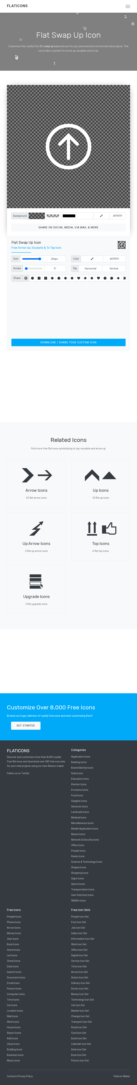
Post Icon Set (78, 922)
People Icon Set (80, 916)
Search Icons (14, 972)
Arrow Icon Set (79, 972)
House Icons (14, 1027)
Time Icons (13, 999)
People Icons (78, 850)
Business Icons (15, 1055)
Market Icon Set (80, 1010)
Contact (11, 1076)
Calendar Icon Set (81, 1044)
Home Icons (13, 949)
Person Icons (14, 988)
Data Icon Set (78, 1049)
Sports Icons (78, 884)
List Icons (12, 955)
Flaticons (17, 6)
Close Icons (13, 1044)
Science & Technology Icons (86, 861)
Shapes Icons (78, 867)
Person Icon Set (80, 1060)
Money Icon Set (79, 994)
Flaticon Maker (122, 1076)
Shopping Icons (79, 872)
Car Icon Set (78, 1005)
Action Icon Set (79, 977)
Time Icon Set (79, 966)
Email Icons (13, 983)
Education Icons (80, 778)
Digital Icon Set (79, 955)
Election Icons (79, 784)
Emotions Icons (79, 789)
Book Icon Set (79, 1038)
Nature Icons (78, 834)
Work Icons (13, 1021)
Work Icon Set (79, 944)
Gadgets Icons (79, 801)
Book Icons (13, 944)
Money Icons (14, 933)
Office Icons (77, 845)
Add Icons (12, 1038)
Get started (26, 725)
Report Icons (14, 1032)
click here (85, 204)
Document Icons (16, 977)
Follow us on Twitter (18, 773)
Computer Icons (16, 994)
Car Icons (12, 1005)
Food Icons (77, 795)
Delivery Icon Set (80, 983)
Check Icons (13, 960)
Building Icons (14, 1049)
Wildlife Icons (78, 900)
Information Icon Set (82, 938)
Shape (17, 278)
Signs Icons (77, 878)
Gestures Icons (79, 806)
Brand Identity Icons (82, 767)
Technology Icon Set (82, 999)
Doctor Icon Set (79, 988)
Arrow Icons (13, 927)
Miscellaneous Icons (82, 823)
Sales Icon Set (79, 933)
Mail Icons (12, 1016)
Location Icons (15, 1010)
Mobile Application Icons (84, 828)
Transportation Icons (82, 889)
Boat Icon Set (78, 1055)
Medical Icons (78, 817)
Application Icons (80, 756)
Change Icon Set (80, 1016)
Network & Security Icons (85, 839)
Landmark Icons (80, 812)
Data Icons (77, 773)
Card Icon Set (78, 1032)
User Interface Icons (82, 895)
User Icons (13, 938)
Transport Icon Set (81, 1021)
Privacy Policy (25, 1076)
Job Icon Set (78, 927)
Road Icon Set (79, 1027)
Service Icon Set (80, 960)
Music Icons (13, 1060)
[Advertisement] (68, 309)
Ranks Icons (78, 856)
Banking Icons (79, 762)
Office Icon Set (79, 949)
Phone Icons (14, 922)
